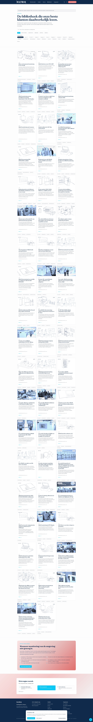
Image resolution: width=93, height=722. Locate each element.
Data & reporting (26, 172)
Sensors (47, 37)
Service (44, 2)
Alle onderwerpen (20, 37)
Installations (69, 79)
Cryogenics (43, 37)
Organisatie (56, 2)
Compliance (59, 37)
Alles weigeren (39, 718)
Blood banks (64, 387)
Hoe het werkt (32, 2)
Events (28, 325)
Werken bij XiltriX (66, 708)
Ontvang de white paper (36, 703)
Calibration (33, 111)
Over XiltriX (65, 703)
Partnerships (51, 203)
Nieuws (46, 32)
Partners (64, 707)
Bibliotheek (49, 2)
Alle (19, 32)
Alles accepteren (31, 718)
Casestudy (30, 32)
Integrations (53, 37)
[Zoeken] (64, 2)
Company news (59, 111)
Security (31, 172)
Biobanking (70, 37)
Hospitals (37, 37)
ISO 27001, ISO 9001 (67, 705)
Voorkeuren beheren (62, 718)
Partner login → (21, 691)
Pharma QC (65, 37)
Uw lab (39, 2)
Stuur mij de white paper (26, 666)
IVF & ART (31, 37)
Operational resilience (22, 79)
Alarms (26, 37)
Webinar (36, 32)
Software (45, 480)
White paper (24, 32)
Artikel (41, 32)
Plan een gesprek (72, 2)
